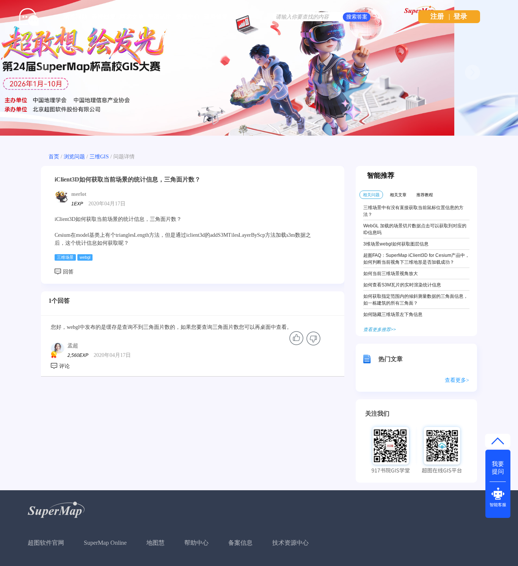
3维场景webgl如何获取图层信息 (396, 244)
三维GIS (99, 156)
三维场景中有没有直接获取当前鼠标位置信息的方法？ (413, 211)
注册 (437, 16)
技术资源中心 (290, 542)
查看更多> (457, 380)
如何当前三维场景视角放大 (390, 273)
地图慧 (155, 542)
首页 (54, 156)
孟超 (72, 346)
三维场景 (65, 257)
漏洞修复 (216, 16)
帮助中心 (196, 542)
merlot (78, 194)
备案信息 (240, 542)
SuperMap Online (105, 542)
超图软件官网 (46, 542)
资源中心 (188, 16)
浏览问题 (75, 16)
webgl (85, 257)
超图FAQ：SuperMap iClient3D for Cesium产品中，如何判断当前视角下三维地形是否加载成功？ (416, 259)
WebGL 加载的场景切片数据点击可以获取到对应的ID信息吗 (414, 229)
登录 (460, 16)
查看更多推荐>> (379, 329)
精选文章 (131, 16)
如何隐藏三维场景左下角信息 (392, 314)
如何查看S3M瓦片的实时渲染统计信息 (402, 285)
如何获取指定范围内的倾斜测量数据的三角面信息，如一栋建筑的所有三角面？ (415, 300)
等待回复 (103, 16)
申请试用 (160, 16)
